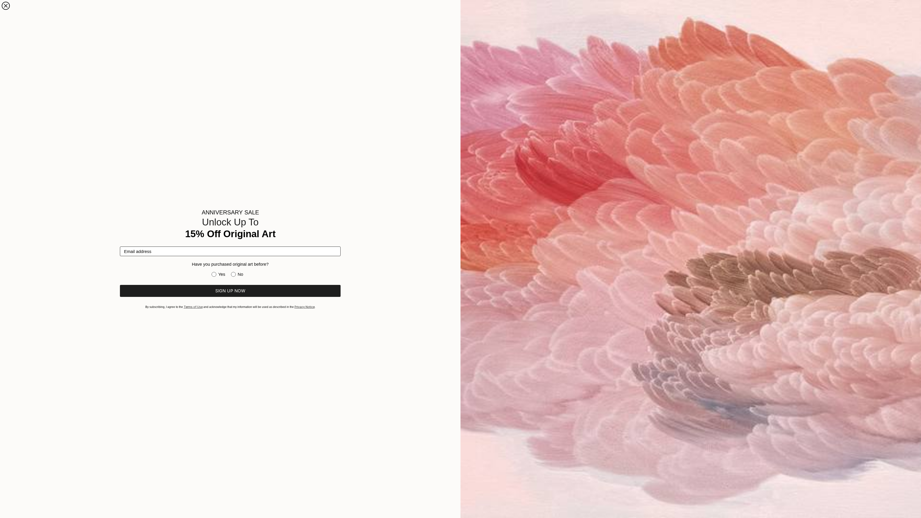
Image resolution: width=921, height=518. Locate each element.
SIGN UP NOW (230, 290)
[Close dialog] (6, 6)
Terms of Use (193, 307)
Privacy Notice (305, 307)
